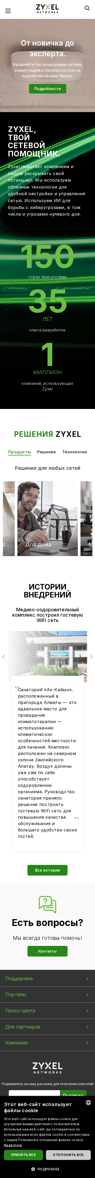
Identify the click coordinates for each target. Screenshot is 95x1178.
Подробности (47, 88)
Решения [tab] (46, 451)
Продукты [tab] (19, 451)
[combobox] (88, 1102)
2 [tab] (45, 104)
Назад (6, 66)
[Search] (87, 8)
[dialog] (47, 1137)
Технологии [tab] (74, 451)
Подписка (73, 1095)
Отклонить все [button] (68, 1155)
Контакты (47, 951)
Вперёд (89, 66)
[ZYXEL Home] (47, 1068)
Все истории (47, 870)
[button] (47, 1169)
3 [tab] (50, 104)
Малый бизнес (66, 501)
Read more (13, 1145)
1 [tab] (39, 104)
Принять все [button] (23, 1155)
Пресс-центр (20, 1010)
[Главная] (47, 8)
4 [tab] (55, 104)
